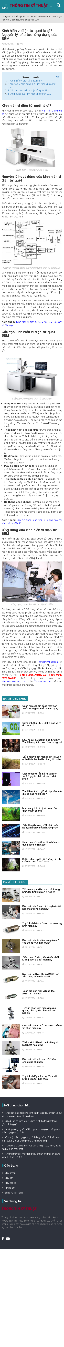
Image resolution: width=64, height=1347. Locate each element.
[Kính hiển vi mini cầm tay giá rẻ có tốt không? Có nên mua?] (11, 945)
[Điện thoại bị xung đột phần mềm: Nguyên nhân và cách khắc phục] (11, 830)
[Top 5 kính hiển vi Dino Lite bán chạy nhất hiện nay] (11, 928)
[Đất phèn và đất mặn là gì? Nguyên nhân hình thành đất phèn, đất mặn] (11, 762)
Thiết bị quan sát (22, 16)
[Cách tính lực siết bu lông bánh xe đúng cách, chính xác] (11, 847)
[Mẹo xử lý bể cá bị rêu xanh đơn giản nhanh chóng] (11, 813)
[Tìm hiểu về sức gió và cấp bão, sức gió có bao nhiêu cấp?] (11, 796)
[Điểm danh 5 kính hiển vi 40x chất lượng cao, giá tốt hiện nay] (11, 962)
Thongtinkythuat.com (48, 661)
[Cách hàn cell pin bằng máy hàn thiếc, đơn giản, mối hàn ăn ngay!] (11, 711)
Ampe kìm (10, 1187)
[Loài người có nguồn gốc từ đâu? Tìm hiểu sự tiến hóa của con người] (11, 745)
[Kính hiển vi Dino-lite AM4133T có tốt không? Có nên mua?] (11, 979)
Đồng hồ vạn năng (14, 1192)
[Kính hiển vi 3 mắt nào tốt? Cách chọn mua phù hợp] (11, 1064)
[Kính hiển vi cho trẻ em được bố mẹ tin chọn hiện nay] (11, 1030)
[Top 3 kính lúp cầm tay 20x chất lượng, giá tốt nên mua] (11, 1081)
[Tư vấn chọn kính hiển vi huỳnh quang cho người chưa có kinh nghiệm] (11, 1013)
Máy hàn (9, 1177)
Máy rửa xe (10, 1182)
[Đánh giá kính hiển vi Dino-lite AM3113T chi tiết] (11, 996)
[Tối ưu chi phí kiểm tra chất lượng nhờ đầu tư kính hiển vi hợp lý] (11, 894)
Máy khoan (10, 1173)
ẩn (57, 77)
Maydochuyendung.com (14, 681)
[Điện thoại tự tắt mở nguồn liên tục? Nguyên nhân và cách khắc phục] (11, 779)
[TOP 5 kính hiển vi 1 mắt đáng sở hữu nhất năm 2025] (11, 1047)
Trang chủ (6, 16)
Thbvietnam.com (42, 681)
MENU (5, 8)
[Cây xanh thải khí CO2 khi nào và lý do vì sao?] (11, 728)
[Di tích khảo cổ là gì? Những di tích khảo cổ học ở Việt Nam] (11, 864)
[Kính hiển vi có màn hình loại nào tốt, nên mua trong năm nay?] (11, 911)
